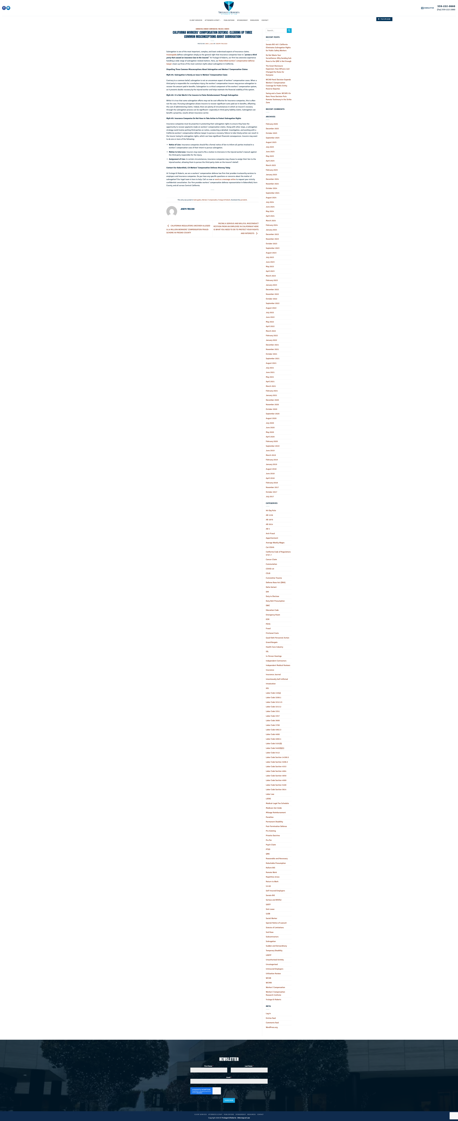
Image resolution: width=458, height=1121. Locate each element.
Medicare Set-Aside (274, 808)
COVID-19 (270, 569)
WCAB (268, 978)
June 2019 (270, 450)
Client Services (196, 20)
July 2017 (270, 496)
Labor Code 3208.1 (273, 697)
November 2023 (272, 239)
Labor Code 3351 (273, 711)
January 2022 (271, 340)
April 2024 (270, 216)
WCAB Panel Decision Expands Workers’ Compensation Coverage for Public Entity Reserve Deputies (278, 84)
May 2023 (270, 266)
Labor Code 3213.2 (273, 706)
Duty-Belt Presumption (275, 601)
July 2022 (270, 312)
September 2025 (272, 138)
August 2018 (271, 469)
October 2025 (271, 133)
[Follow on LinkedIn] (8, 8)
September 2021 (272, 358)
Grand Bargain (272, 642)
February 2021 (272, 391)
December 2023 (272, 234)
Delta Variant (271, 587)
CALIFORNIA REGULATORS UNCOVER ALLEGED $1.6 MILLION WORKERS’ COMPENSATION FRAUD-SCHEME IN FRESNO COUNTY (188, 229)
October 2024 (271, 188)
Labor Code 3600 (273, 720)
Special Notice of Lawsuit (276, 923)
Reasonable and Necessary (277, 858)
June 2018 (270, 473)
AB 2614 (269, 524)
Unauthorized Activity (275, 960)
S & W (268, 886)
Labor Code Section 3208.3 (277, 762)
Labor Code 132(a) (273, 693)
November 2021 (272, 349)
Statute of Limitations (275, 927)
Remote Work (271, 872)
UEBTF (268, 955)
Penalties (269, 817)
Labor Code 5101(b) (274, 743)
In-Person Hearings (274, 656)
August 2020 (271, 418)
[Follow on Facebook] (4, 8)
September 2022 (272, 303)
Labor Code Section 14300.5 (277, 757)
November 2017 (272, 487)
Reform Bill (270, 868)
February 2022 (272, 335)
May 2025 (270, 156)
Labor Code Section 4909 (276, 780)
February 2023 (272, 280)
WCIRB (269, 983)
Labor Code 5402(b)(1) (275, 748)
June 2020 (270, 427)
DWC (268, 605)
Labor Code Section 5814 (276, 789)
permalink (243, 200)
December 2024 (272, 179)
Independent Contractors (276, 661)
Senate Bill (270, 895)
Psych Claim (271, 845)
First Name (208, 1066)
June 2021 (270, 372)
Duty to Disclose (272, 596)
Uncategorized (272, 964)
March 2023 (271, 276)
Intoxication (271, 683)
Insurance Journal (273, 674)
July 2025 (270, 147)
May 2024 (270, 211)
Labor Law (270, 794)
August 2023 (271, 253)
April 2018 (270, 478)
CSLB (268, 573)
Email (229, 1077)
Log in (268, 1013)
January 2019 (271, 464)
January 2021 (271, 395)
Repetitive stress (272, 877)
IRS (267, 688)
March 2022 (271, 331)
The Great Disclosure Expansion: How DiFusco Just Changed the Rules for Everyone (278, 70)
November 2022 (272, 294)
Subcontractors (272, 937)
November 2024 (272, 184)
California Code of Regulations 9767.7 (278, 553)
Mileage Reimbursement (276, 812)
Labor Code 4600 (273, 734)
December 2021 (272, 345)
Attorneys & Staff (212, 20)
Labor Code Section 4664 (276, 771)
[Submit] (289, 30)
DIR (267, 592)
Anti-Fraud (270, 533)
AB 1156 (269, 515)
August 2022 (271, 308)
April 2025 (270, 161)
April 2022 (270, 326)
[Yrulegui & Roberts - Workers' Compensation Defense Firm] (229, 8)
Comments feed (272, 1022)
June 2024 (270, 207)
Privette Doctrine (273, 835)
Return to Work (272, 881)
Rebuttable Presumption (276, 863)
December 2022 (272, 289)
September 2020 (272, 414)
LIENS (268, 799)
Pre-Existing (271, 831)
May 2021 (270, 377)
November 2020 (272, 404)
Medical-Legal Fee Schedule (277, 803)
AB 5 (268, 529)
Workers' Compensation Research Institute (275, 993)
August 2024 (271, 197)
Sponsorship (242, 20)
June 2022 (270, 317)
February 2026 (272, 124)
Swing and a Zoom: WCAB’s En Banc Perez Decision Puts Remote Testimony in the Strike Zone (278, 98)
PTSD (268, 849)
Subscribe (229, 1100)
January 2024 (271, 230)
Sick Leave (270, 909)
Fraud (268, 628)
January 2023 (271, 285)
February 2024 (272, 225)
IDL (267, 651)
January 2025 (271, 174)
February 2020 (272, 441)
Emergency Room (273, 615)
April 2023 (270, 271)
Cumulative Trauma (274, 578)
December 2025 (272, 128)
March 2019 (271, 455)
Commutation (271, 564)
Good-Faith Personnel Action (277, 638)
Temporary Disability (274, 950)
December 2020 (272, 400)
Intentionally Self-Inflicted (277, 679)
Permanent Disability (274, 822)
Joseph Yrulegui (221, 43)
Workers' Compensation (210, 29)
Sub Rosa (269, 932)
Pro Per (269, 840)
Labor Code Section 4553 (276, 766)
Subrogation (199, 29)
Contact (265, 20)
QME (268, 854)
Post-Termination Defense (276, 826)
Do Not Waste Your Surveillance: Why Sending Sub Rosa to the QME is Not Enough (278, 58)
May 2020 (270, 432)
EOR (267, 619)
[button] (427, 8)
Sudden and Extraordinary (276, 946)
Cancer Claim (271, 559)
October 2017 (271, 492)
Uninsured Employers (274, 969)
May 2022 (270, 322)
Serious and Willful (273, 900)
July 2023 (270, 257)
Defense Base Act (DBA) (275, 582)
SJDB (268, 914)
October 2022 (271, 299)
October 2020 (271, 409)
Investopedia (171, 55)
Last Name (249, 1066)
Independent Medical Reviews (278, 665)
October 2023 (271, 243)
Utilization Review (273, 973)
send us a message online (225, 179)
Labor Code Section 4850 (276, 776)
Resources (254, 20)
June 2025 (270, 151)
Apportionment (272, 538)
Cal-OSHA (270, 547)
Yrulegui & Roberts (223, 29)
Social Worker (271, 918)
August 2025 (271, 142)
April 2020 (270, 437)
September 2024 (272, 193)
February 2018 (272, 483)
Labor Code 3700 (273, 725)
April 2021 (270, 381)
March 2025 (271, 165)
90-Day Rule (271, 510)
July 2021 (270, 368)
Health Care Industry (274, 647)
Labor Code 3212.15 (274, 702)
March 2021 (271, 386)
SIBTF (268, 904)
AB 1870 (269, 519)
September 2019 (272, 446)
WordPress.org (272, 1027)
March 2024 (271, 220)
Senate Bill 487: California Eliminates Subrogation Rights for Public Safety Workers (278, 47)
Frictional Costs (272, 633)
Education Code (272, 610)
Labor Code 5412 (273, 753)
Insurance (270, 670)
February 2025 (272, 170)
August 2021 (271, 363)
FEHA (268, 624)
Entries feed (271, 1018)
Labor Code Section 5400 (276, 785)
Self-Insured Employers (275, 891)
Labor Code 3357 (273, 716)
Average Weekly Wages (275, 542)
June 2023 (270, 262)
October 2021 (271, 354)
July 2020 (270, 423)
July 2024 (270, 202)
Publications (229, 20)
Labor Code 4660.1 (273, 739)
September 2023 (272, 248)
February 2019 (272, 460)
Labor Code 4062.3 (273, 730)
